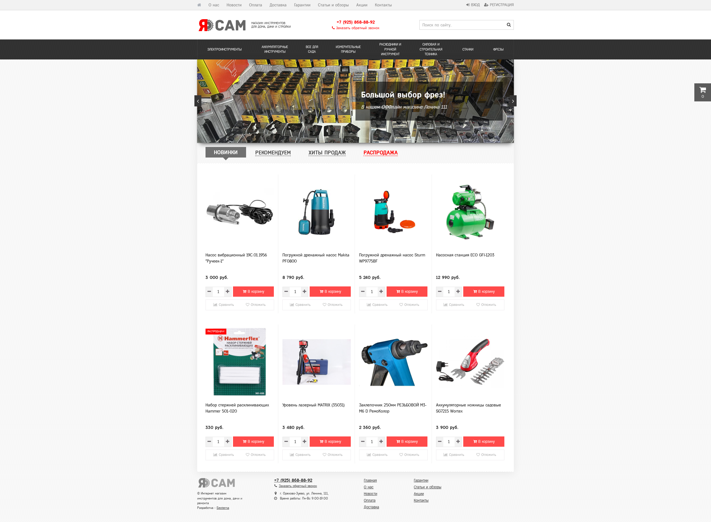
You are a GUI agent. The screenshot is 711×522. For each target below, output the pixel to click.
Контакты (383, 5)
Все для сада (312, 49)
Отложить (257, 305)
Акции (361, 5)
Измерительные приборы (348, 49)
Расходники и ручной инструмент (390, 49)
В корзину (255, 291)
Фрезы (498, 49)
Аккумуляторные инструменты (275, 49)
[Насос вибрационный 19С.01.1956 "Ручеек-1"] (240, 212)
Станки (467, 49)
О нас (214, 5)
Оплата (255, 5)
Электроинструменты (224, 49)
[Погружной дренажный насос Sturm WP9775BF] (393, 212)
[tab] (226, 152)
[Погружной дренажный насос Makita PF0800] (316, 212)
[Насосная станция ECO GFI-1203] (470, 212)
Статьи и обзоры (333, 5)
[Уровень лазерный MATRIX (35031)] (316, 362)
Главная (370, 480)
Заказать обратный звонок (357, 28)
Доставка (278, 5)
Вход (475, 5)
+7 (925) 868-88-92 (356, 22)
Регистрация (501, 5)
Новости (234, 5)
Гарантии (302, 5)
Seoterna (223, 507)
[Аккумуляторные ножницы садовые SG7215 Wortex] (470, 362)
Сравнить (225, 305)
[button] (197, 100)
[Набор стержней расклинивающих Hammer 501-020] (240, 362)
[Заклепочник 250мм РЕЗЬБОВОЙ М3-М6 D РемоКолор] (393, 362)
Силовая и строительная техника (431, 49)
